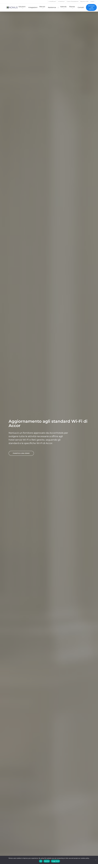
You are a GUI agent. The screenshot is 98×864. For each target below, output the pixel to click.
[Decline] (96, 860)
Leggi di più (55, 861)
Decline (46, 861)
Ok (41, 861)
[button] (21, 453)
